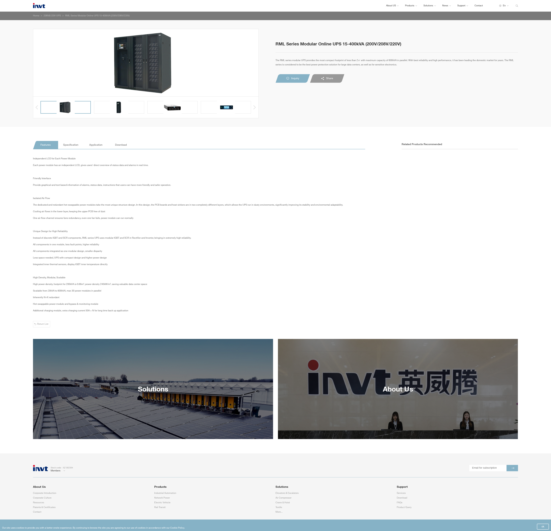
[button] (37, 107)
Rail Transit (160, 507)
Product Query (404, 507)
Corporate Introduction (44, 493)
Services (401, 493)
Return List (42, 324)
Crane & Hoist (283, 503)
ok (543, 526)
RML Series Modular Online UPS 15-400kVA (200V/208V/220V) (97, 16)
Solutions (428, 6)
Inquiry (295, 78)
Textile (279, 507)
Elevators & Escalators (287, 493)
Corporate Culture (42, 498)
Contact (479, 6)
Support (461, 6)
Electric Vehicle (162, 503)
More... (279, 512)
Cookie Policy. (177, 528)
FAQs (399, 503)
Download (402, 498)
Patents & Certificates (44, 507)
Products (409, 6)
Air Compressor (283, 498)
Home (36, 16)
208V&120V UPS (52, 16)
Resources (38, 503)
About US (391, 6)
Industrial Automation (165, 493)
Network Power (162, 498)
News (445, 6)
